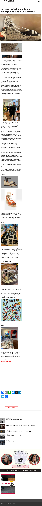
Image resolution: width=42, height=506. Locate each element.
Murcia (17, 402)
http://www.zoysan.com (6, 361)
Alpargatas (10, 402)
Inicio (2, 503)
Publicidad (9, 503)
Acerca (5, 503)
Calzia (14, 402)
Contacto (14, 503)
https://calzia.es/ (4, 363)
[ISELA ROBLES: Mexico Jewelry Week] (20, 460)
